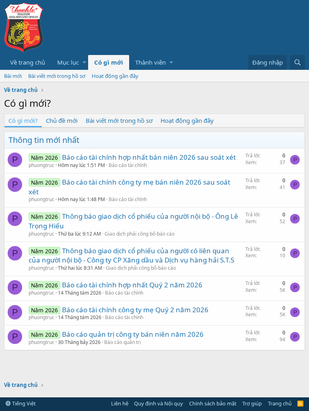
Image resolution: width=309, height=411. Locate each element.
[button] (84, 62)
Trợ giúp (252, 403)
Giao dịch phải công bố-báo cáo (140, 233)
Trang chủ (280, 403)
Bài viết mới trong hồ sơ (56, 75)
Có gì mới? (23, 120)
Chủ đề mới (62, 120)
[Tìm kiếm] (297, 62)
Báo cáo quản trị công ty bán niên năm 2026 (133, 334)
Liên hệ (119, 403)
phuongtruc (41, 165)
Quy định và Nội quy (158, 403)
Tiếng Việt (23, 403)
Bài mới (13, 75)
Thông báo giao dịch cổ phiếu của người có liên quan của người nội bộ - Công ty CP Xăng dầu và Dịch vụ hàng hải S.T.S (131, 255)
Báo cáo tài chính (128, 165)
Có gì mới (108, 62)
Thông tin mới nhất (43, 139)
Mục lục (68, 62)
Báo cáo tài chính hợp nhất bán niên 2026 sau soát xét (149, 157)
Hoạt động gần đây (115, 75)
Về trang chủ (27, 62)
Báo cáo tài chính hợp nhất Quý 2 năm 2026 (132, 284)
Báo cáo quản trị (122, 342)
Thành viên (150, 62)
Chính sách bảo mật (213, 403)
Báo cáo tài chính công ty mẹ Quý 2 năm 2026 (135, 309)
